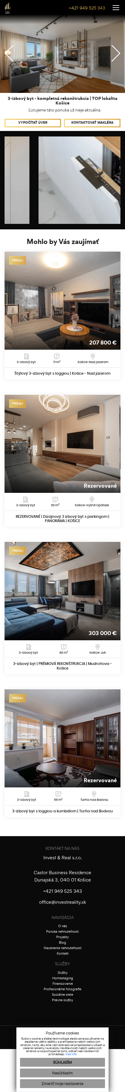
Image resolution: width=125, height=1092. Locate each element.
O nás (62, 926)
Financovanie (62, 984)
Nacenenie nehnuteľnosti (63, 948)
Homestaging (62, 978)
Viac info (71, 1054)
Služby (63, 973)
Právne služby (62, 1000)
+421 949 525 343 (87, 8)
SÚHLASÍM (62, 1062)
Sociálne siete (62, 995)
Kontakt (63, 954)
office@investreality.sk (62, 902)
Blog (62, 943)
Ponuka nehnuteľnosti (62, 932)
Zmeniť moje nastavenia (62, 1084)
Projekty (62, 937)
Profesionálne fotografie (62, 989)
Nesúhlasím (62, 1073)
